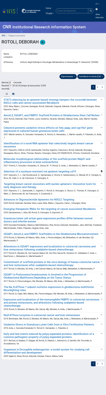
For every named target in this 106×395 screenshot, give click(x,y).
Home (48, 8)
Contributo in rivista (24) (90, 76)
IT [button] (97, 4)
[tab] (7, 94)
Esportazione (67, 76)
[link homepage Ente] (31, 11)
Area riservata (99, 16)
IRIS (3, 35)
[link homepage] (9, 11)
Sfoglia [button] (49, 13)
